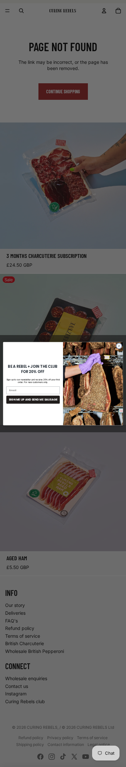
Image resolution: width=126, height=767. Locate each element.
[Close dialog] (119, 346)
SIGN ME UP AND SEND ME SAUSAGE (33, 399)
